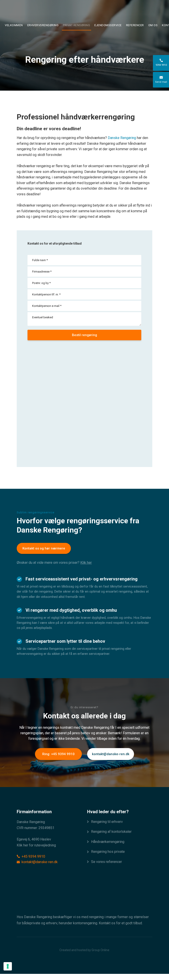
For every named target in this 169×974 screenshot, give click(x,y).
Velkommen (14, 25)
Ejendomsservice (108, 25)
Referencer (135, 25)
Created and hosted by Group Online (84, 950)
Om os (153, 25)
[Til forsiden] (84, 11)
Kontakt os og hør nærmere (43, 548)
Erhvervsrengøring (43, 25)
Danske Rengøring (122, 138)
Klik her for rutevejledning (36, 845)
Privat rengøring (76, 25)
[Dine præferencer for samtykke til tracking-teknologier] (8, 966)
